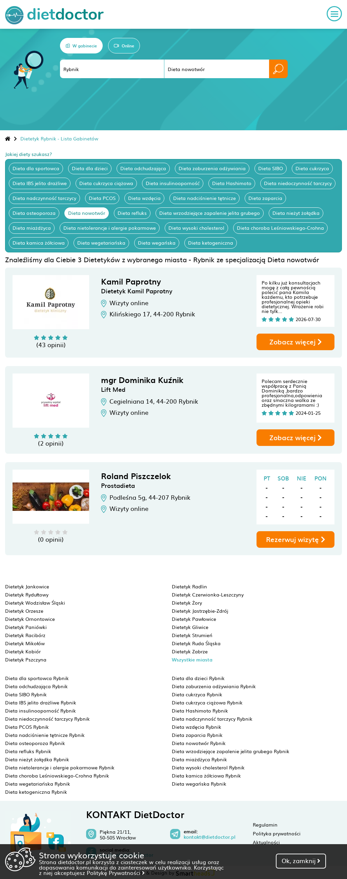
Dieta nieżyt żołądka (296, 212)
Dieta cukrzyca (312, 168)
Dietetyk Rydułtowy (26, 594)
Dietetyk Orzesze (24, 610)
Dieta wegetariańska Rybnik (37, 783)
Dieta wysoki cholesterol (196, 227)
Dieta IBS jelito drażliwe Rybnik (40, 702)
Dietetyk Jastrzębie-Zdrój (200, 610)
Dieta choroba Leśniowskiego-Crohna (280, 227)
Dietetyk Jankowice (27, 586)
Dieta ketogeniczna (210, 242)
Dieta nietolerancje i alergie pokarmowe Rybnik (60, 767)
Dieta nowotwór (86, 212)
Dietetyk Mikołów (25, 643)
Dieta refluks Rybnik (28, 751)
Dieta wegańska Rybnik (199, 783)
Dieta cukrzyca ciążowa (106, 183)
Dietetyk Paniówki (26, 627)
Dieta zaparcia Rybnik (197, 734)
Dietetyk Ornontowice (30, 618)
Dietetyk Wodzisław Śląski (35, 602)
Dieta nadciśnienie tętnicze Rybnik (45, 734)
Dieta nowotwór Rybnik (199, 743)
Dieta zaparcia (265, 198)
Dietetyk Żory (187, 602)
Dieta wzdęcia (144, 198)
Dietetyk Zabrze (190, 651)
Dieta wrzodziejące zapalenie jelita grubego (209, 212)
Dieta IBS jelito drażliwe (40, 183)
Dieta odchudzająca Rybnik (36, 686)
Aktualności (266, 842)
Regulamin (265, 824)
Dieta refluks (132, 212)
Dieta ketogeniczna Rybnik (36, 791)
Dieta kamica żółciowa (39, 242)
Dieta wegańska (157, 242)
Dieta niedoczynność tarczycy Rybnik (47, 718)
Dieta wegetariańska (101, 242)
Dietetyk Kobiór (23, 651)
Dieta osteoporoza (34, 212)
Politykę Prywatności (114, 873)
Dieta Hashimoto (231, 183)
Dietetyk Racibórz (25, 635)
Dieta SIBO (270, 168)
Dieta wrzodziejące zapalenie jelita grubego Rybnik (230, 751)
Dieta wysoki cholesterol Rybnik (208, 767)
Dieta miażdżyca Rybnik (199, 759)
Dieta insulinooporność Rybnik (40, 710)
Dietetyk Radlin (189, 586)
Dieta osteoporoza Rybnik (35, 743)
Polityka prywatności (277, 833)
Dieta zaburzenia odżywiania (212, 168)
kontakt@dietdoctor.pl (210, 837)
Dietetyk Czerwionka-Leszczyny (208, 594)
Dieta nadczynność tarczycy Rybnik (212, 718)
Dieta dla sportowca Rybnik (37, 678)
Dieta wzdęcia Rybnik (196, 726)
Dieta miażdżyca (32, 227)
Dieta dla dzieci (90, 168)
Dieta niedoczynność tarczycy (298, 183)
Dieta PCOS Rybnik (27, 726)
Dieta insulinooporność (173, 183)
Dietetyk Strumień (192, 635)
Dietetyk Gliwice (190, 627)
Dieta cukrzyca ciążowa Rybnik (207, 702)
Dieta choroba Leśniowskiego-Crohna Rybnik (57, 775)
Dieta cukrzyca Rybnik (197, 694)
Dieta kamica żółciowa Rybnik (206, 775)
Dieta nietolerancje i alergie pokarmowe (109, 227)
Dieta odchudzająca (143, 168)
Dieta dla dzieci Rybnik (198, 678)
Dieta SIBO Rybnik (26, 694)
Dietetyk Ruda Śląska (196, 643)
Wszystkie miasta (192, 659)
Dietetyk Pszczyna (25, 659)
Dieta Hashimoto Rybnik (200, 710)
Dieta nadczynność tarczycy (44, 198)
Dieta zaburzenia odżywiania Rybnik (214, 686)
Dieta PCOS (102, 198)
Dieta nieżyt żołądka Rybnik (37, 759)
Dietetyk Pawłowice (194, 618)
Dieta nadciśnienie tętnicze (204, 198)
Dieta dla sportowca (36, 168)
